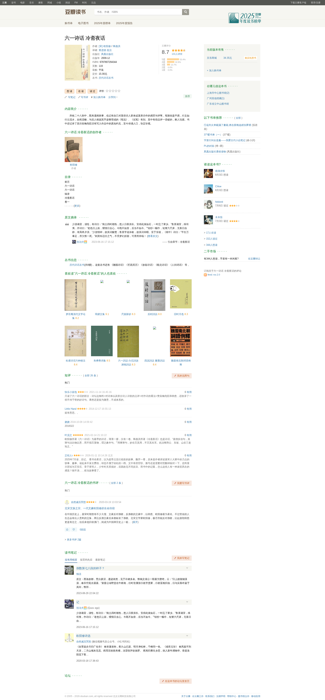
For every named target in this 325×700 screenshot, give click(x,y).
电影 (22, 2)
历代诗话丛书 (106, 77)
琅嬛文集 (100, 314)
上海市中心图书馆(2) (218, 92)
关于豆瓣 (185, 696)
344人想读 (211, 244)
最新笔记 (100, 559)
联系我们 (209, 696)
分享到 (112, 97)
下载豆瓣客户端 (298, 2)
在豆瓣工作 (198, 696)
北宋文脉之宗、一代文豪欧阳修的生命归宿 (90, 508)
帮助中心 (231, 696)
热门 (67, 382)
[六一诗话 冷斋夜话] (77, 63)
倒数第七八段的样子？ (90, 568)
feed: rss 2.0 (214, 274)
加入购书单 (99, 97)
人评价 (177, 54)
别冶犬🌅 (82, 241)
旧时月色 (179, 314)
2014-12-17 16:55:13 (100, 408)
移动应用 (255, 696)
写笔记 (71, 97)
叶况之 (68, 435)
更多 (76, 205)
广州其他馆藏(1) (215, 98)
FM (76, 2)
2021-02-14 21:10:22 (95, 435)
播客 (40, 2)
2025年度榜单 (102, 23)
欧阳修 (73, 164)
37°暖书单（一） (213, 134)
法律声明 (220, 696)
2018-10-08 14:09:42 (81, 422)
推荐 (187, 96)
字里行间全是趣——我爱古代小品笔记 (224, 140)
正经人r (69, 455)
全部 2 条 (116, 483)
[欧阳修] (74, 149)
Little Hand (70, 408)
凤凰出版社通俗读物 (215, 151)
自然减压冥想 (78, 502)
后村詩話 (153, 314)
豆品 (93, 2)
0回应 (83, 529)
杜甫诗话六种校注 (75, 360)
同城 (49, 2)
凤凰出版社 (107, 54)
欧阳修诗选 (83, 635)
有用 (189, 392)
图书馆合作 (243, 696)
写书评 (84, 97)
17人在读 (211, 232)
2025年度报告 (124, 23)
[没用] (74, 529)
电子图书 (83, 23)
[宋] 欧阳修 (105, 46)
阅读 (67, 2)
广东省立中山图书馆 (218, 103)
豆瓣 (4, 2)
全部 (238, 117)
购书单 (69, 23)
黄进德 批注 (105, 50)
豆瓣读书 (78, 12)
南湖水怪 (220, 171)
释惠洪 (116, 46)
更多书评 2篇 (74, 539)
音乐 (31, 2)
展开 (135, 522)
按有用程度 (71, 559)
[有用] (68, 529)
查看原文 (153, 236)
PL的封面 (209, 146)
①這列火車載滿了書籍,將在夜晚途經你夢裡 (227, 125)
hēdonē (219, 201)
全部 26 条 (90, 375)
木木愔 (218, 217)
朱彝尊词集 (100, 360)
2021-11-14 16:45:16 (100, 392)
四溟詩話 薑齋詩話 (154, 360)
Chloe (218, 186)
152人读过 (211, 238)
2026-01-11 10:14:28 (96, 455)
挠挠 (67, 422)
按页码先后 (86, 559)
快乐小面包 (71, 392)
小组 (58, 2)
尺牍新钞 (126, 314)
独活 (78, 574)
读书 (13, 2)
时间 (84, 2)
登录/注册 (315, 2)
